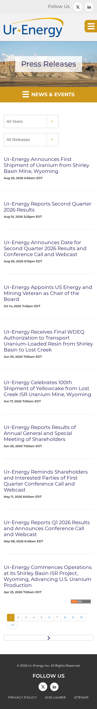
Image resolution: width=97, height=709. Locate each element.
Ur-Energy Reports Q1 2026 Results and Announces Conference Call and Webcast (47, 528)
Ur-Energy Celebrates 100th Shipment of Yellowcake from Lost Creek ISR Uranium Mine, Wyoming (47, 388)
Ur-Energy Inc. (39, 665)
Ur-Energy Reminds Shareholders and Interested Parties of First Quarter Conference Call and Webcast (46, 481)
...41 (12, 625)
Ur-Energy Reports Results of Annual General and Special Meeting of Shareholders (40, 433)
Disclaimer (55, 697)
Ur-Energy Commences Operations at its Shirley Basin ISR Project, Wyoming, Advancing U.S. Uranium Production (48, 576)
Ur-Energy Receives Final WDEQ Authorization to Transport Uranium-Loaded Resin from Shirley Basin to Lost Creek (48, 341)
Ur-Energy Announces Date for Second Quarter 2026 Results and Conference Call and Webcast (45, 248)
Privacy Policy (22, 697)
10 (81, 617)
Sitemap (81, 697)
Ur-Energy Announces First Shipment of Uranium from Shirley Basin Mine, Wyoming (46, 165)
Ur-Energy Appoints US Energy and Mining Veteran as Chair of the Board (48, 293)
